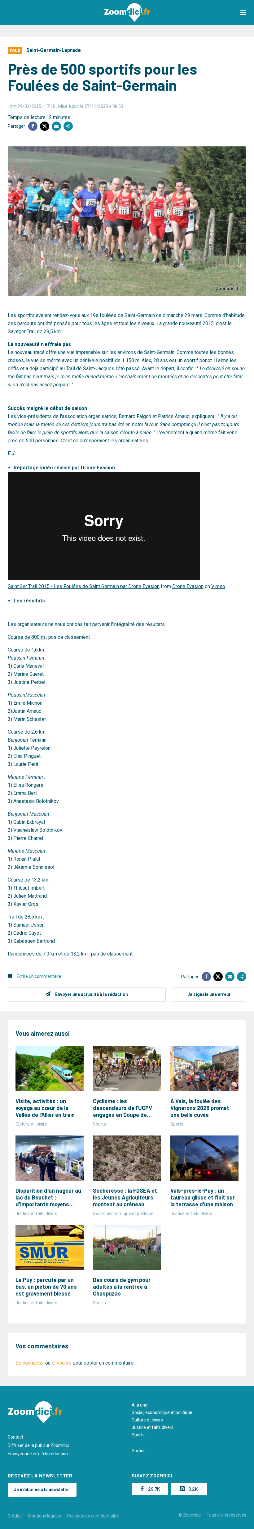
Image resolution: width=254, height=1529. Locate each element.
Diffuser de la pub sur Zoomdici (38, 1445)
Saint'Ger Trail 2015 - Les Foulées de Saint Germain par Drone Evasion (84, 586)
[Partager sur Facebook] (32, 126)
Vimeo (218, 586)
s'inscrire (62, 1363)
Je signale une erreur (209, 994)
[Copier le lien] (68, 126)
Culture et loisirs (147, 1419)
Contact (15, 1437)
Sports (138, 1434)
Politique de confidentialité (93, 1515)
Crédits (15, 1515)
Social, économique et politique (162, 1412)
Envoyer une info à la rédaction (38, 1453)
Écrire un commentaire (39, 976)
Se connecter (29, 1363)
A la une (139, 1404)
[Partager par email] (56, 126)
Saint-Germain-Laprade (53, 50)
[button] (243, 12)
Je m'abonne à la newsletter (42, 1489)
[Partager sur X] (44, 126)
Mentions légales (44, 1515)
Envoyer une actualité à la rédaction (91, 994)
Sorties (139, 1450)
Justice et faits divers (152, 1427)
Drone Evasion (188, 586)
